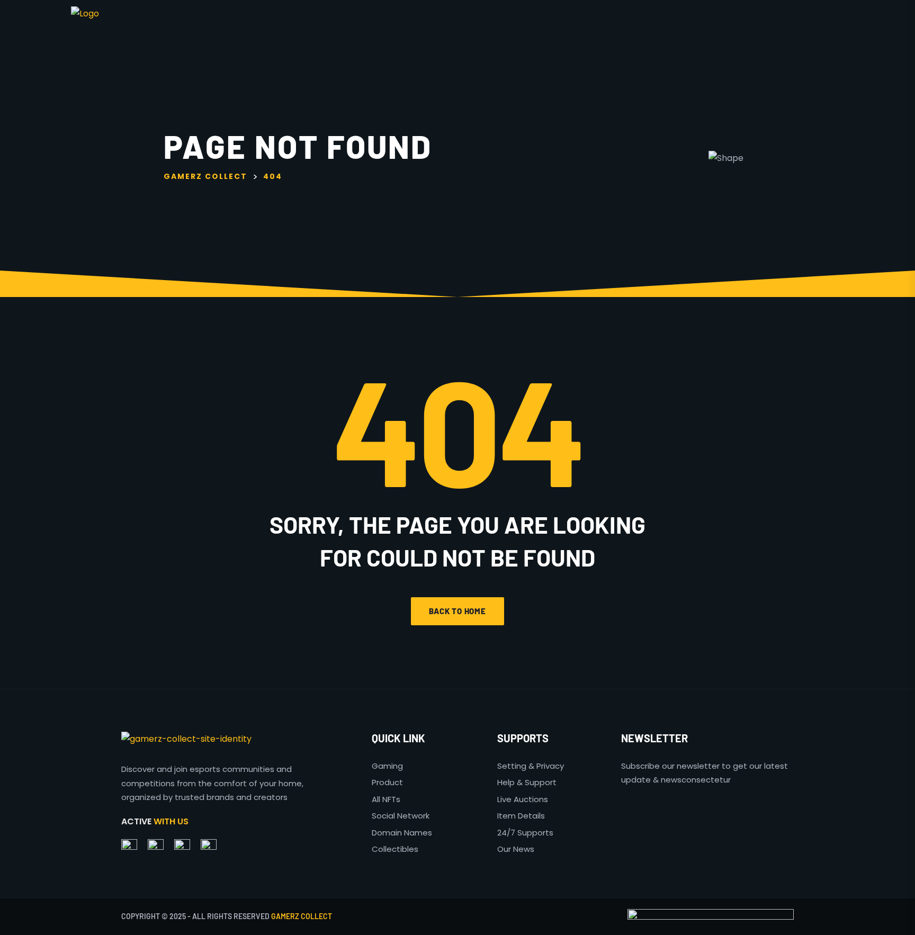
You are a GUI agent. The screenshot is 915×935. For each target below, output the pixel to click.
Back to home (457, 611)
